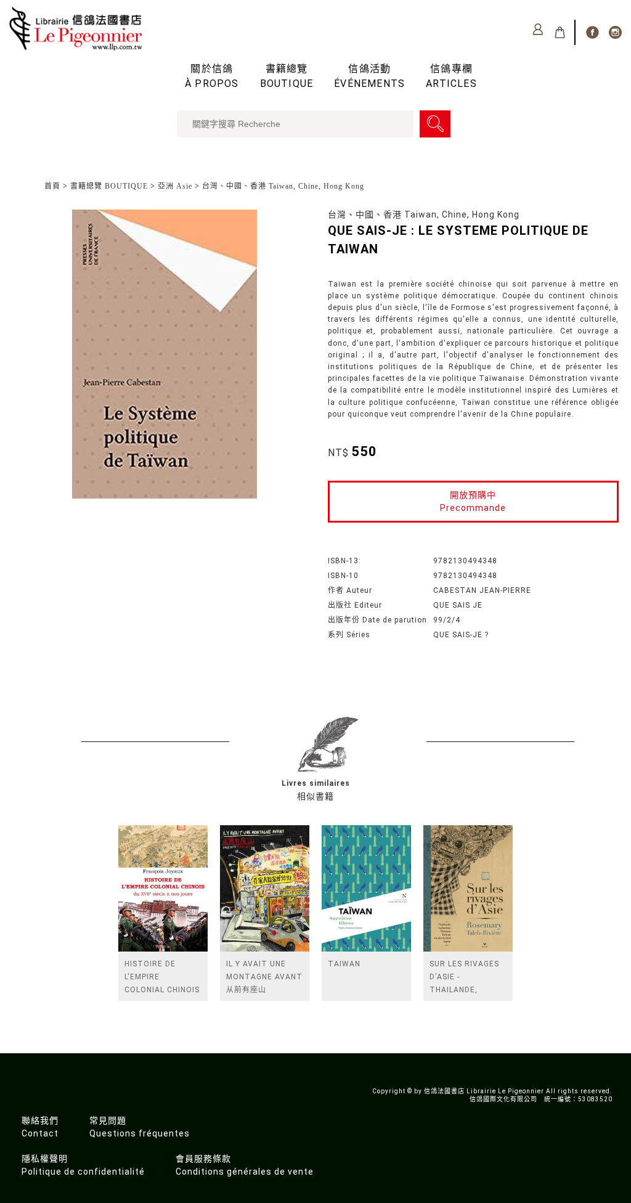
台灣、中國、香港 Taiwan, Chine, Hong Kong (283, 186)
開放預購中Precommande (473, 501)
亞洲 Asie (175, 186)
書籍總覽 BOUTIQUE (109, 186)
